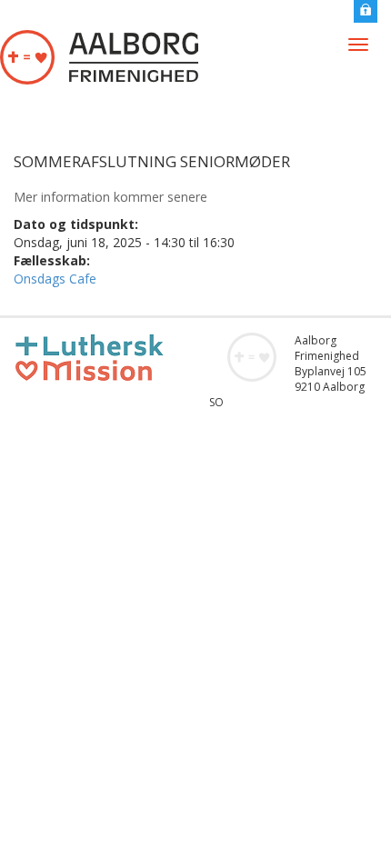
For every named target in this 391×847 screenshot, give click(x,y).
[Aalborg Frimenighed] (99, 57)
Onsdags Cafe (55, 278)
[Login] (365, 9)
